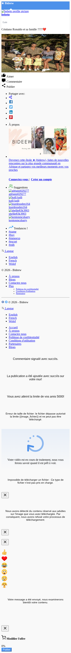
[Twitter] (39, 107)
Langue (9, 251)
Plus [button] (11, 286)
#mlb (12, 244)
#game (12, 231)
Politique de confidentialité (27, 289)
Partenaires (20, 293)
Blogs (12, 279)
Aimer (10, 76)
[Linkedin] (39, 112)
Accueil (13, 327)
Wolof (12, 263)
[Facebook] (39, 102)
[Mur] (39, 97)
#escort (13, 241)
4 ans (5, 22)
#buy (12, 234)
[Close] (5, 495)
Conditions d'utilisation (25, 291)
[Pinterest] (39, 117)
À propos (14, 276)
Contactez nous (17, 282)
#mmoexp (14, 238)
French (13, 260)
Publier (6, 649)
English (13, 257)
